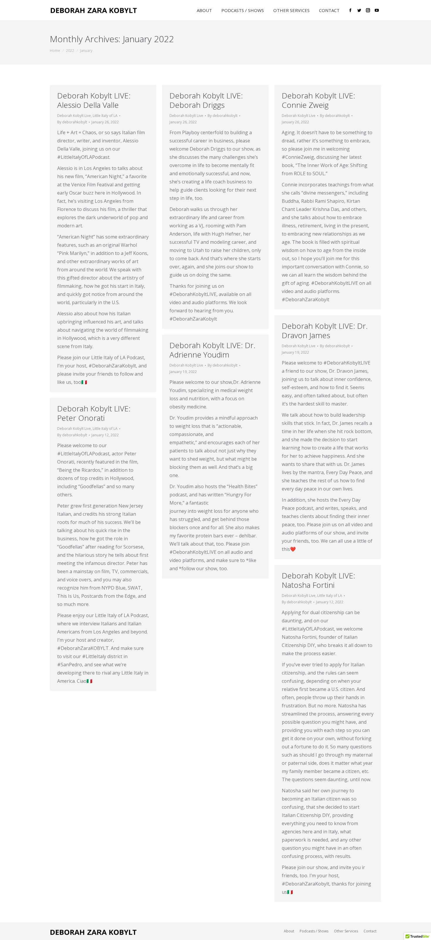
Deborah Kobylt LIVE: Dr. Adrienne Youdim (212, 349)
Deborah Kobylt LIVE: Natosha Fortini (318, 580)
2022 (70, 50)
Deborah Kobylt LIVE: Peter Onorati (93, 413)
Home (55, 50)
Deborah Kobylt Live (74, 115)
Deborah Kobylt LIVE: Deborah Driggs (206, 100)
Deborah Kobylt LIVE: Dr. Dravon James (325, 330)
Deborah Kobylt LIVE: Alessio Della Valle (93, 100)
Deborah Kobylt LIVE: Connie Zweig (318, 100)
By (72, 122)
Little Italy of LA (105, 115)
